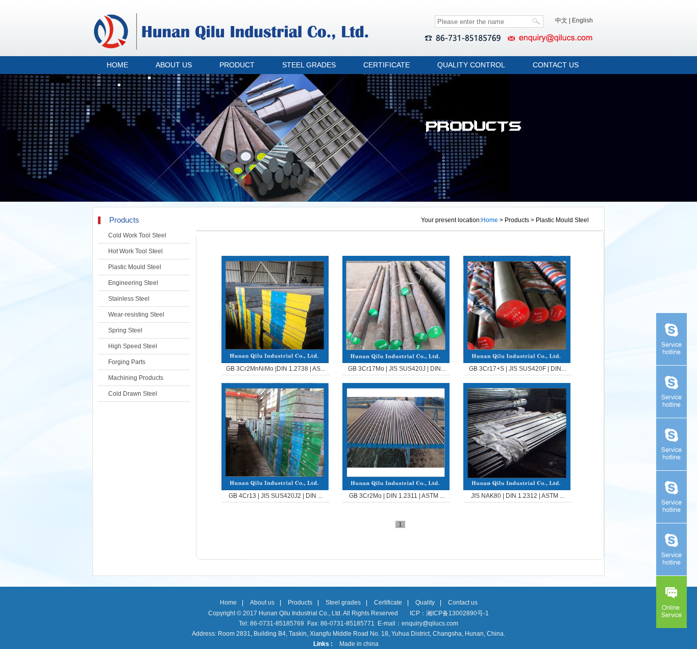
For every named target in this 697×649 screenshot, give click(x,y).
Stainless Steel (129, 298)
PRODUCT (237, 65)
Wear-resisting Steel (136, 314)
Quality (425, 602)
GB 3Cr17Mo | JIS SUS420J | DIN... (396, 368)
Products (300, 602)
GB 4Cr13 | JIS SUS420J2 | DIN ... (275, 495)
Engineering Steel (133, 282)
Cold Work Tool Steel (137, 235)
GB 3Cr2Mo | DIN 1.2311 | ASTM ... (396, 495)
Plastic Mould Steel (134, 267)
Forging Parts (126, 362)
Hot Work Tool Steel (135, 251)
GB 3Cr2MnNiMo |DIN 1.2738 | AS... (275, 368)
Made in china (359, 643)
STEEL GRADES (309, 65)
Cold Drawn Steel (132, 393)
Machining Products (135, 377)
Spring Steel (125, 330)
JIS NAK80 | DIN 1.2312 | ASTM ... (517, 495)
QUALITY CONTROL (471, 65)
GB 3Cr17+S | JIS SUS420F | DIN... (517, 368)
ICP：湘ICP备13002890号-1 (449, 613)
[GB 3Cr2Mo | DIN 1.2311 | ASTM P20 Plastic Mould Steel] (396, 436)
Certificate (388, 602)
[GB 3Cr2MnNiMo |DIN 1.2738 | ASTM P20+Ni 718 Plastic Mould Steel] (275, 309)
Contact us (463, 602)
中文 (561, 20)
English (582, 20)
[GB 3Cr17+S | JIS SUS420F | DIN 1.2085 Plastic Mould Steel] (516, 309)
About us (262, 602)
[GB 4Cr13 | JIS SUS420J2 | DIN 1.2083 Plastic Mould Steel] (275, 436)
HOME (117, 65)
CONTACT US (556, 65)
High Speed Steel (132, 346)
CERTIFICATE (386, 65)
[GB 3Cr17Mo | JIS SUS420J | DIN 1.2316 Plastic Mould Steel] (396, 309)
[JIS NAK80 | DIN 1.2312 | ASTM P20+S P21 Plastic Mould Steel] (516, 436)
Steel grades (343, 602)
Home (489, 220)
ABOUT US (174, 65)
